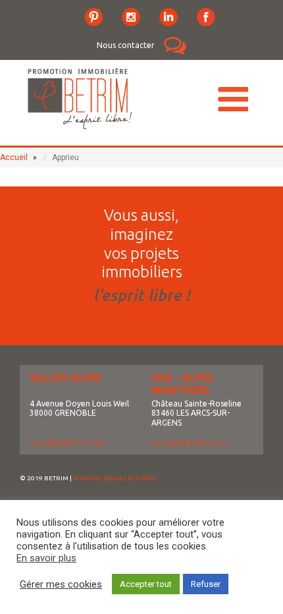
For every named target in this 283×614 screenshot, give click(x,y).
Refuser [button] (205, 584)
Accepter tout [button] (146, 584)
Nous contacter (126, 45)
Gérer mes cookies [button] (61, 584)
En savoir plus (46, 558)
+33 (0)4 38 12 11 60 (67, 443)
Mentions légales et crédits (115, 478)
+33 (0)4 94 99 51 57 (188, 443)
